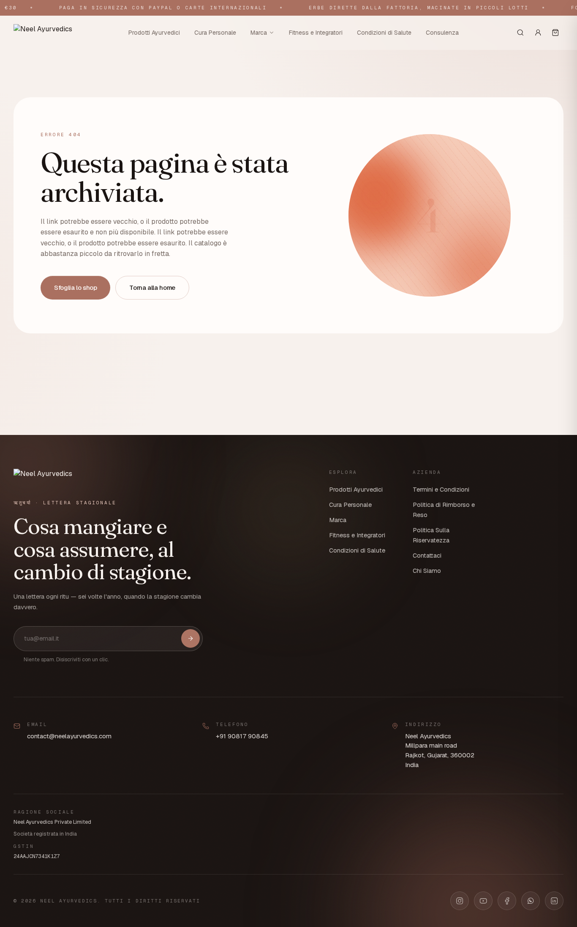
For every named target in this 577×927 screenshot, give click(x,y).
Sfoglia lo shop (75, 287)
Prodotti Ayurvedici (154, 32)
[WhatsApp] (530, 900)
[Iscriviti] (190, 638)
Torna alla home (152, 287)
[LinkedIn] (554, 900)
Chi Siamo (427, 571)
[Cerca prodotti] (520, 33)
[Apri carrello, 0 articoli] (555, 33)
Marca (258, 32)
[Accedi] (538, 33)
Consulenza (442, 32)
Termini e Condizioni (441, 489)
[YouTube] (483, 900)
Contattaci (427, 555)
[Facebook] (507, 900)
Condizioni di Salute (384, 32)
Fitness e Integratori (316, 32)
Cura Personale (215, 32)
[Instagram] (459, 900)
